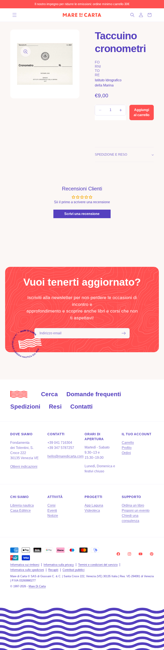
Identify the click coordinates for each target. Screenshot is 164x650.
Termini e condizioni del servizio (98, 564)
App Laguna (94, 505)
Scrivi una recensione (82, 214)
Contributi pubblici (74, 569)
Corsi (51, 505)
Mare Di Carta (37, 586)
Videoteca (92, 510)
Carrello (128, 442)
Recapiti (53, 569)
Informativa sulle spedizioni (27, 569)
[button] (14, 15)
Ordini (126, 453)
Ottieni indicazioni (23, 466)
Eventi (52, 510)
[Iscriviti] (123, 333)
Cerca (49, 394)
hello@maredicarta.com (65, 456)
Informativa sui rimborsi (24, 564)
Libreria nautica (22, 505)
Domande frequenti (93, 394)
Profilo (127, 448)
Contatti (81, 406)
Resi (55, 406)
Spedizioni (25, 406)
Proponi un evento (135, 510)
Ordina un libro (133, 505)
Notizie (52, 515)
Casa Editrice (20, 510)
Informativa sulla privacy (59, 564)
